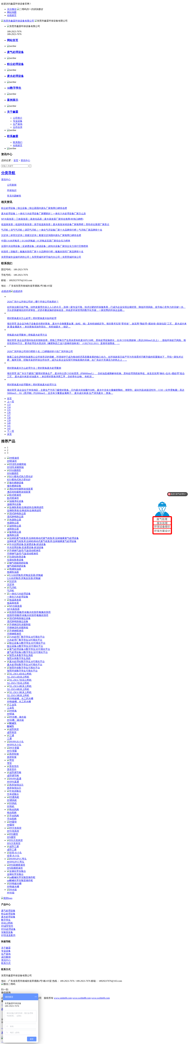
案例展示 (12, 99)
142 (9, 428)
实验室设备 (7, 932)
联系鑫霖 (12, 136)
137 (9, 415)
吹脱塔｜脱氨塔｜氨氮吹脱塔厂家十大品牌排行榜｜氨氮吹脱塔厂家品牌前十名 (42, 251)
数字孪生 (6, 920)
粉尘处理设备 (15, 64)
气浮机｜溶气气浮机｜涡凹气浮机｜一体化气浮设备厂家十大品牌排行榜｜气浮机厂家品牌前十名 (51, 230)
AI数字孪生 (14, 87)
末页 (9, 434)
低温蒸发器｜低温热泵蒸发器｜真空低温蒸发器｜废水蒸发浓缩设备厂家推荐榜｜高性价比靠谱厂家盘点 (55, 224)
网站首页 (12, 40)
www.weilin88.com (81, 998)
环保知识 (11, 190)
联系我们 (17, 142)
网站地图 (11, 12)
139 (9, 420)
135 (9, 410)
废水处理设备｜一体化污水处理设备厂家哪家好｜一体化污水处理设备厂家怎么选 (43, 213)
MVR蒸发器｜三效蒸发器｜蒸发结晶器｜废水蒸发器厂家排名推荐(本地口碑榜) (42, 219)
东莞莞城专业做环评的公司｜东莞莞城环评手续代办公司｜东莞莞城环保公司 (41, 257)
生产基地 (17, 124)
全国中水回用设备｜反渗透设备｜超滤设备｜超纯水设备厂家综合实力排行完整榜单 (44, 246)
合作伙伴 (17, 127)
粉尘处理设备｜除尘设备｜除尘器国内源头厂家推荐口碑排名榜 (34, 208)
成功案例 (6, 957)
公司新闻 (11, 185)
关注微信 (11, 9)
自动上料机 (7, 923)
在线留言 (11, 15)
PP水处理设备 (8, 929)
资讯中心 (25, 160)
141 (9, 425)
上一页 (10, 401)
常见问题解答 (14, 196)
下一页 (10, 431)
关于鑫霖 (12, 111)
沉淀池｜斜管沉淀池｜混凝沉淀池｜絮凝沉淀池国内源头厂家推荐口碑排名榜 (41, 235)
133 (9, 404)
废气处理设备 (15, 52)
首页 (16, 160)
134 (9, 407)
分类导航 (8, 173)
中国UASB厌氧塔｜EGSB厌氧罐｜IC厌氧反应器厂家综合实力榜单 (35, 240)
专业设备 (17, 121)
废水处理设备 (15, 76)
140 (9, 423)
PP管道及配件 (8, 935)
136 (9, 412)
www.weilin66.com (100, 998)
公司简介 (17, 118)
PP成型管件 (7, 926)
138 (9, 418)
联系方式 (6, 963)
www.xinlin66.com (63, 998)
